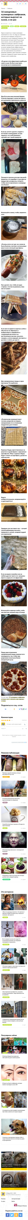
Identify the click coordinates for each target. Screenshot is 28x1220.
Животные (6, 1134)
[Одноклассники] (14, 709)
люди (5, 917)
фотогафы (6, 970)
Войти (13, 1201)
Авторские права (16, 1198)
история (6, 997)
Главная (3, 8)
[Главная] (5, 4)
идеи (16, 26)
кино (5, 802)
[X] (20, 709)
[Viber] (22, 709)
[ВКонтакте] (5, 709)
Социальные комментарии (19, 742)
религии (5, 944)
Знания (4, 28)
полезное (6, 879)
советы (23, 26)
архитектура (7, 1024)
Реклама (3, 1198)
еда (12, 26)
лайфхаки (9, 8)
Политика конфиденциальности (13, 1194)
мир (4, 1107)
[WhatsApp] (24, 709)
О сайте (3, 1201)
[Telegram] (26, 709)
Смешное (6, 776)
